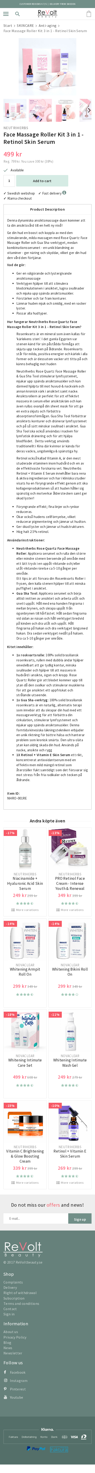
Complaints (13, 1282)
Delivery (10, 1287)
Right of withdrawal (20, 1292)
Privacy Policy (14, 1337)
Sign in (9, 1314)
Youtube (16, 1397)
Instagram (18, 1380)
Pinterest (18, 1389)
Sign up (80, 1219)
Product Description (47, 209)
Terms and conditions (21, 1303)
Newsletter (12, 1353)
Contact (10, 1308)
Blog (7, 1342)
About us (10, 1331)
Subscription (14, 1298)
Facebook (18, 1372)
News (7, 1347)
